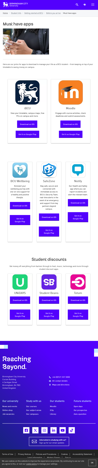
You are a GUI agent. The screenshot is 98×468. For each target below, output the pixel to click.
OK (92, 463)
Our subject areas (33, 410)
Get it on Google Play (27, 134)
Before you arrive (53, 13)
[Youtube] (63, 430)
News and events (9, 407)
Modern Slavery (53, 458)
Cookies (64, 454)
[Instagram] (44, 430)
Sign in (68, 458)
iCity (52, 410)
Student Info (16, 13)
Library (53, 414)
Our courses (31, 407)
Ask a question (80, 414)
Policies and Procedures (46, 454)
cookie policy (31, 464)
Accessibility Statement (82, 454)
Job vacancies (8, 414)
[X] (35, 430)
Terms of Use (7, 454)
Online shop (7, 410)
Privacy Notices (24, 454)
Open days (78, 407)
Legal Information (34, 458)
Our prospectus (80, 410)
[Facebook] (26, 430)
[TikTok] (72, 430)
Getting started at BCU (33, 13)
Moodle (53, 407)
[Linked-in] (53, 430)
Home (5, 13)
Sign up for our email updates (52, 441)
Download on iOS (27, 124)
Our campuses (32, 414)
